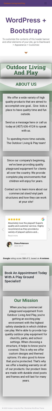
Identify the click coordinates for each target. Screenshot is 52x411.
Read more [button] (13, 236)
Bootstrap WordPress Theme (34, 408)
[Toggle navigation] (45, 3)
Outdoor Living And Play (14, 3)
